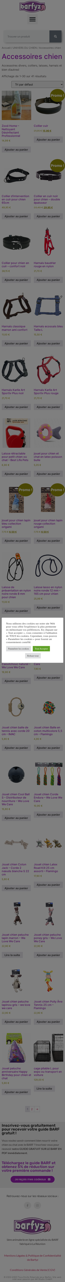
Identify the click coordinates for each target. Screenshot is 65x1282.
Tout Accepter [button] (41, 648)
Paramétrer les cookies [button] (18, 648)
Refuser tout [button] (33, 655)
